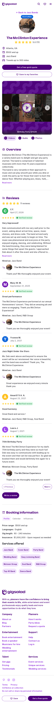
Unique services (36, 665)
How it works (35, 619)
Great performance (12, 296)
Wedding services (37, 669)
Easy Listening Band (30, 557)
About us (6, 619)
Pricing (5, 665)
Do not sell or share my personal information (22, 691)
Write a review (10, 495)
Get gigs (6, 662)
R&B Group (41, 564)
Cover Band (23, 550)
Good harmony (9, 409)
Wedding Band (10, 557)
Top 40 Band (9, 571)
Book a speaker (10, 641)
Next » (47, 487)
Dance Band (25, 571)
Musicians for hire (11, 644)
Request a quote (37, 626)
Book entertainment (12, 637)
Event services (36, 662)
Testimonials (8, 669)
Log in (31, 644)
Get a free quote (40, 698)
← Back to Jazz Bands (27, 12)
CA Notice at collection (12, 688)
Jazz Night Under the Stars (15, 351)
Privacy (14, 685)
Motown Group (10, 564)
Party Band (38, 550)
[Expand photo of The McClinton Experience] (27, 25)
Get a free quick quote (27, 67)
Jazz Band (11, 56)
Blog (4, 623)
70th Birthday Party (12, 441)
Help (31, 637)
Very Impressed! (10, 223)
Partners (6, 626)
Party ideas (34, 623)
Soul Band (26, 564)
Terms (5, 685)
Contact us (34, 641)
